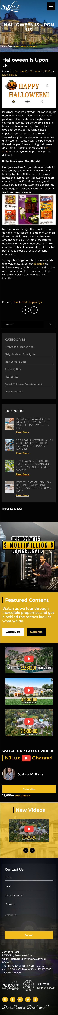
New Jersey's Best (15, 362)
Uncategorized (13, 391)
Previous (25, 850)
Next (32, 850)
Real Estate (11, 376)
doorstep (38, 264)
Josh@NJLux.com (11, 972)
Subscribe (36, 632)
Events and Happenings (28, 302)
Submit (29, 935)
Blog (11, 46)
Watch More (13, 632)
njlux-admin (9, 75)
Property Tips (13, 369)
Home (5, 46)
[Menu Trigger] (51, 6)
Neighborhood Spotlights (20, 354)
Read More (22, 432)
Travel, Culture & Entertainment (23, 384)
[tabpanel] (29, 830)
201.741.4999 (15, 969)
